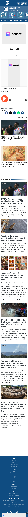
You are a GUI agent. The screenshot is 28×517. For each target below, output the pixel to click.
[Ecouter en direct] (18, 3)
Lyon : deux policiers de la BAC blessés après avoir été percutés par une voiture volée (13, 323)
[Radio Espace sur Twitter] (11, 512)
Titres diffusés (14, 464)
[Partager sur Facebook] (6, 113)
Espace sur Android (14, 495)
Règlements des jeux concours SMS (14, 504)
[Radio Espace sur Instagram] (20, 512)
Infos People (14, 473)
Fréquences (14, 466)
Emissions (14, 480)
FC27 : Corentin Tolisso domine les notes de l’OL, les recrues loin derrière (12, 201)
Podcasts (14, 486)
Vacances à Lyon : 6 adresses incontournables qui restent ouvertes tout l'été (12, 276)
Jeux (14, 481)
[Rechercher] (22, 3)
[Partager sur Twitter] (10, 113)
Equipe (14, 460)
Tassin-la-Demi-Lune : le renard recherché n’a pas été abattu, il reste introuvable (13, 238)
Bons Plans (8, 20)
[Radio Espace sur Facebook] (7, 512)
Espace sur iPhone (14, 493)
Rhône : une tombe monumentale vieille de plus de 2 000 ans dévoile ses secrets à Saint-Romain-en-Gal (13, 406)
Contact (14, 462)
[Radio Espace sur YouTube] (16, 512)
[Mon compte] (25, 3)
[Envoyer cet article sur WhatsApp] (18, 113)
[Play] (2, 14)
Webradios (14, 488)
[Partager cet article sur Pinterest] (14, 113)
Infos (16, 20)
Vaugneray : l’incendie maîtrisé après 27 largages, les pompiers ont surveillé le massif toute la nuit (13, 364)
